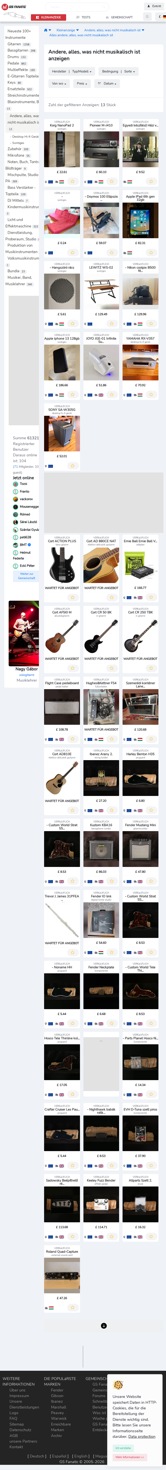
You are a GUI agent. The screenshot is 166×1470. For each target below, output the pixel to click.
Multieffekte (21, 69)
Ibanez (57, 1401)
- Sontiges (16, 143)
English (80, 1456)
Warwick (59, 1418)
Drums (17, 56)
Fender (57, 1390)
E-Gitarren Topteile (27, 76)
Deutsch (37, 1456)
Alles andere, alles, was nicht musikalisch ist (81, 35)
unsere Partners (23, 1441)
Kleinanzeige (66, 30)
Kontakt (16, 1447)
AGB (14, 1435)
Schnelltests (103, 1401)
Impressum (19, 1395)
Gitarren (18, 44)
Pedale (17, 63)
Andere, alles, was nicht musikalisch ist (24, 122)
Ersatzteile (20, 89)
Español (59, 1456)
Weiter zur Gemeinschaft (26, 576)
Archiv (56, 1435)
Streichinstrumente (25, 95)
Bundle (16, 271)
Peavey (57, 1412)
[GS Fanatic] (45, 30)
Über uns (18, 1390)
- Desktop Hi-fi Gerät (23, 136)
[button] (49, 30)
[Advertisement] (27, 360)
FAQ (13, 1418)
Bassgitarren (21, 50)
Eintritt (156, 6)
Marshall (58, 1407)
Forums (99, 1395)
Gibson (57, 1395)
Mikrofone (19, 155)
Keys (14, 82)
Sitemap (17, 1424)
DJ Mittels (18, 200)
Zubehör (18, 149)
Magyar (102, 1456)
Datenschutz (20, 1429)
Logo (14, 1412)
